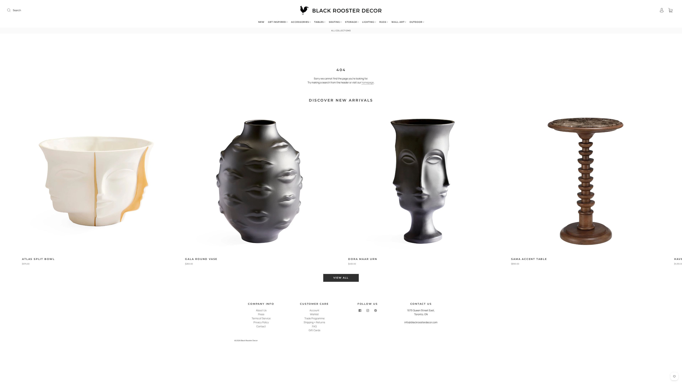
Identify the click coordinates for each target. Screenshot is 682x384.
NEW (261, 22)
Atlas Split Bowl (38, 259)
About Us (261, 310)
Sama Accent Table (529, 259)
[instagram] (368, 310)
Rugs (382, 22)
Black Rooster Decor (249, 340)
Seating (334, 22)
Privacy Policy (261, 322)
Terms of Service (261, 318)
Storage (351, 22)
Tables (319, 22)
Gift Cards (314, 330)
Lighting (368, 22)
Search (17, 10)
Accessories (300, 22)
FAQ (314, 326)
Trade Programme (314, 318)
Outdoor (416, 22)
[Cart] (670, 10)
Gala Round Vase (201, 259)
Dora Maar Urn (362, 259)
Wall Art (397, 22)
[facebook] (360, 310)
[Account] (661, 10)
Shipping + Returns (314, 322)
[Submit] (11, 10)
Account (314, 310)
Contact (261, 326)
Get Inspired (277, 22)
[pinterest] (375, 310)
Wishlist (314, 314)
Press (261, 314)
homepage (368, 82)
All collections (341, 30)
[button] (664, 188)
